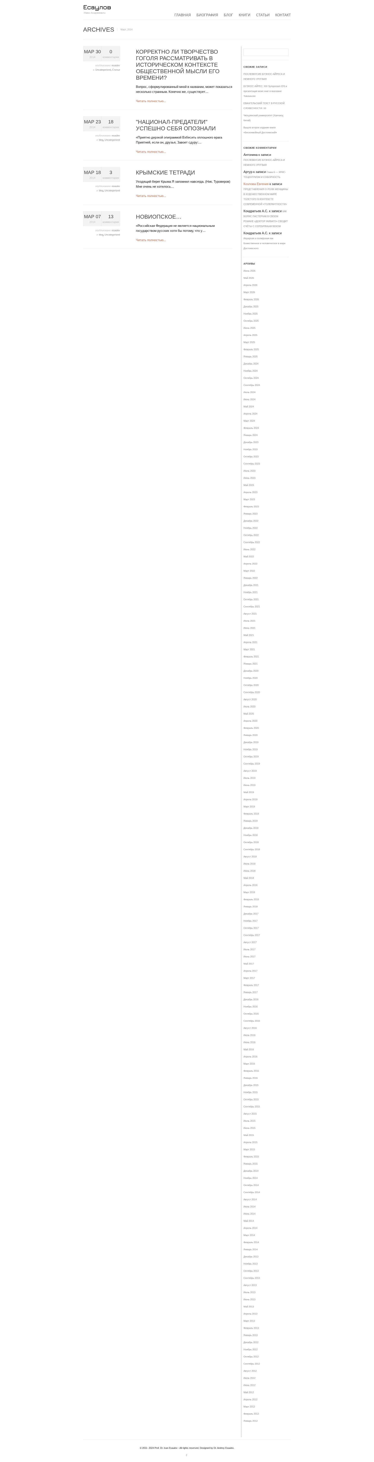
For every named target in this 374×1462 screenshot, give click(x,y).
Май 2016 (248, 1049)
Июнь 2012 (249, 1385)
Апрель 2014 (250, 1228)
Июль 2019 (249, 778)
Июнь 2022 (249, 549)
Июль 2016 (249, 1035)
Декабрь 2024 (250, 363)
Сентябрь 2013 (251, 1278)
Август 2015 (250, 1113)
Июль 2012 (249, 1378)
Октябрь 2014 (251, 1185)
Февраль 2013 (251, 1328)
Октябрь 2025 (251, 321)
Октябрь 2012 (251, 1356)
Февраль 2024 (251, 428)
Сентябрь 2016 (251, 1021)
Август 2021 (250, 613)
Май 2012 (248, 1392)
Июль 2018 (249, 863)
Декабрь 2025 (250, 306)
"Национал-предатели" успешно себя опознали (176, 125)
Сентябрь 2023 (251, 463)
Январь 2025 (250, 356)
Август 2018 (250, 856)
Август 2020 (250, 699)
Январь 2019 (250, 821)
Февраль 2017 (251, 985)
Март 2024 (249, 421)
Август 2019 (250, 771)
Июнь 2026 (249, 270)
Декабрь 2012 (250, 1342)
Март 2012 (249, 1406)
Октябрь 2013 (251, 1271)
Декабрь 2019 (250, 742)
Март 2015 (249, 1149)
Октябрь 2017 (251, 928)
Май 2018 (248, 878)
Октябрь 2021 (251, 599)
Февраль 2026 (251, 299)
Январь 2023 (250, 513)
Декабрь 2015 (250, 1085)
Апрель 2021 (250, 642)
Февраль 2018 (251, 899)
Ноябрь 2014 (250, 1178)
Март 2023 (249, 499)
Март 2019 (249, 806)
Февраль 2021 (251, 656)
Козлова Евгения (256, 184)
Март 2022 (249, 571)
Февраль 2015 (251, 1156)
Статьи (263, 15)
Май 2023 (248, 485)
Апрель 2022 (250, 563)
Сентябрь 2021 (251, 606)
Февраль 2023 (251, 506)
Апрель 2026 (250, 285)
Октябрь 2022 (251, 535)
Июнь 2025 (249, 328)
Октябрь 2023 (251, 456)
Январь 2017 (250, 992)
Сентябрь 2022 (251, 542)
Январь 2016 (250, 1078)
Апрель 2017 (250, 971)
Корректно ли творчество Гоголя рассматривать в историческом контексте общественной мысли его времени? (177, 64)
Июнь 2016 (249, 1042)
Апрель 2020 (250, 721)
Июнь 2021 (249, 628)
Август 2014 (250, 1199)
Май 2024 (248, 406)
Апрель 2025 (250, 335)
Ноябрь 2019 (250, 749)
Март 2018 (249, 892)
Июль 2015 (249, 1121)
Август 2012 (250, 1371)
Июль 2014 (249, 1206)
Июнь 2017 (249, 956)
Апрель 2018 (250, 885)
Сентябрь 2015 (251, 1106)
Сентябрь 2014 (251, 1192)
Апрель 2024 (250, 413)
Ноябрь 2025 (250, 313)
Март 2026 (249, 292)
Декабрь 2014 (250, 1171)
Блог (228, 15)
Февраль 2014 (251, 1242)
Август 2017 (250, 942)
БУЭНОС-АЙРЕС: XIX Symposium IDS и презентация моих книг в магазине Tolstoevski (265, 91)
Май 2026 (248, 278)
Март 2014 (249, 1235)
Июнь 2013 (249, 1299)
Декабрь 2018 (250, 828)
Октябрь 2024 (251, 378)
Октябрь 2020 (251, 685)
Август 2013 (250, 1285)
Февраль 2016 (251, 1071)
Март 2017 (249, 978)
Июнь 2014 (249, 1213)
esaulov (116, 65)
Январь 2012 (250, 1421)
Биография (207, 15)
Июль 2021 (249, 621)
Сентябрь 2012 (251, 1363)
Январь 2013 (250, 1335)
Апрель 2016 (250, 1056)
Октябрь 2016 (251, 1013)
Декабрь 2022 (250, 521)
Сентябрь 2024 (251, 385)
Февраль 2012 (251, 1413)
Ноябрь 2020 (250, 678)
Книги (244, 15)
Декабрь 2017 (250, 913)
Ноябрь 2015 (250, 1092)
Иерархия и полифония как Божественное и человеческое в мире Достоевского (264, 243)
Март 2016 (249, 1063)
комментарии (111, 54)
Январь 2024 (250, 435)
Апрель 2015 (250, 1142)
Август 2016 (250, 1028)
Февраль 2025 (251, 349)
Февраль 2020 (251, 728)
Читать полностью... (151, 101)
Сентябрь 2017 (251, 935)
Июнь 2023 (249, 478)
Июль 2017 (249, 949)
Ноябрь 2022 (250, 528)
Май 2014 (248, 1221)
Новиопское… (159, 216)
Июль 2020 (249, 706)
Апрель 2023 (250, 492)
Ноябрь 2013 (250, 1263)
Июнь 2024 (249, 399)
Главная (182, 15)
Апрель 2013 (250, 1313)
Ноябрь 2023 (250, 449)
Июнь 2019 (249, 785)
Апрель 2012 (250, 1399)
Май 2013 (248, 1306)
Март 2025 (249, 342)
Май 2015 (248, 1135)
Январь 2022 (250, 578)
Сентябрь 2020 (251, 692)
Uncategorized (103, 69)
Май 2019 (248, 792)
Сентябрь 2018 (251, 849)
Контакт (283, 15)
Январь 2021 (250, 663)
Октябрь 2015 (251, 1099)
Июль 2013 (249, 1292)
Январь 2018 (250, 906)
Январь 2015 (250, 1163)
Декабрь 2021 (250, 585)
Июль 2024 (249, 392)
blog (101, 140)
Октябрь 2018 (251, 842)
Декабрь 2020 (250, 671)
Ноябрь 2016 (250, 1006)
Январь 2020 (250, 735)
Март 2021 (249, 649)
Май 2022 (248, 556)
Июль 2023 (249, 471)
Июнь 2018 (249, 871)
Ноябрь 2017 (250, 921)
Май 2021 (248, 635)
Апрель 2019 (250, 799)
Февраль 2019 (251, 813)
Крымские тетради (165, 172)
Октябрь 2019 (251, 756)
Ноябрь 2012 (250, 1349)
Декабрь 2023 (250, 442)
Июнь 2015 (249, 1128)
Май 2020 (248, 713)
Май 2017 (248, 963)
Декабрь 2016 (250, 999)
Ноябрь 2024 (250, 371)
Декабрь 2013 (250, 1256)
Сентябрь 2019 (251, 763)
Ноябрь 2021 (250, 592)
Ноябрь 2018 (250, 835)
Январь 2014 (250, 1249)
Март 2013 (249, 1321)
